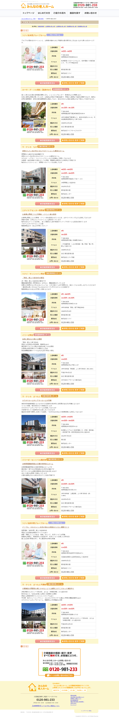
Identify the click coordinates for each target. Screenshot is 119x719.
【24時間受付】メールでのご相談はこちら (46, 706)
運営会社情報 (73, 695)
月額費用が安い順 (71, 26)
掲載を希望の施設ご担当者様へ (77, 701)
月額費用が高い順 (82, 26)
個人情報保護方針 (74, 700)
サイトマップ (73, 704)
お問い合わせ (73, 703)
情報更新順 (41, 26)
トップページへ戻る (86, 710)
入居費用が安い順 (50, 26)
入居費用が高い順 (60, 26)
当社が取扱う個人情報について (77, 697)
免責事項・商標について (76, 698)
